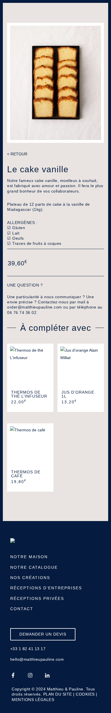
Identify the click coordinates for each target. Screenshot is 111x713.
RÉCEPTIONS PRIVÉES (37, 598)
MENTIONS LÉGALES (33, 699)
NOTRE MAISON (29, 556)
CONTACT (21, 608)
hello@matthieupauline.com (37, 659)
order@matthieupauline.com (34, 307)
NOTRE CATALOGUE (34, 567)
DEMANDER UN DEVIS (42, 634)
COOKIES (85, 694)
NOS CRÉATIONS (30, 577)
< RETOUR (17, 154)
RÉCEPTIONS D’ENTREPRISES (46, 588)
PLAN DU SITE (57, 694)
